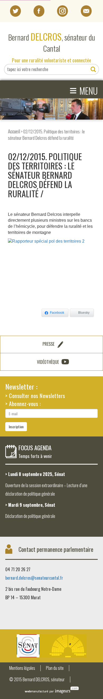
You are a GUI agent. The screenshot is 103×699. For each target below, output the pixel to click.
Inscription (16, 426)
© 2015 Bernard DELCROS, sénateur (37, 679)
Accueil (14, 131)
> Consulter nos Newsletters (35, 395)
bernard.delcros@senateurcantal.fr (34, 578)
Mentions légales (22, 668)
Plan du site (55, 668)
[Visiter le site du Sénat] (51, 645)
